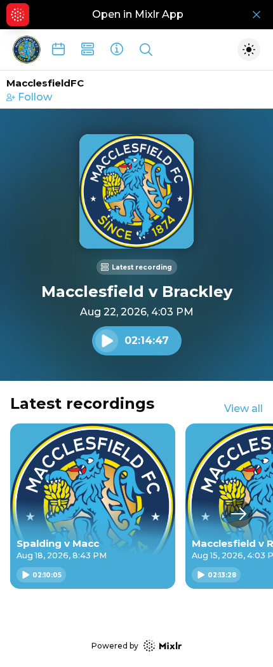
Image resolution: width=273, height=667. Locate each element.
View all (243, 408)
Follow (35, 97)
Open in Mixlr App (137, 14)
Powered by (114, 645)
